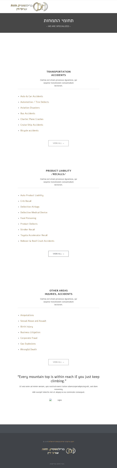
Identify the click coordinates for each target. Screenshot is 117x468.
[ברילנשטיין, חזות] (29, 6)
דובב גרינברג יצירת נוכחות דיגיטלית (61, 441)
